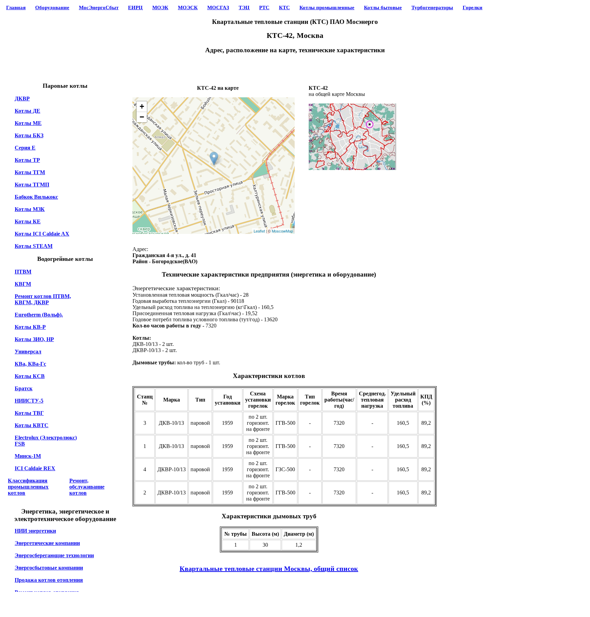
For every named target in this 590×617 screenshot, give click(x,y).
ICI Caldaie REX (35, 468)
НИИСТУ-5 (29, 401)
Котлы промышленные (326, 7)
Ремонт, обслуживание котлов (86, 487)
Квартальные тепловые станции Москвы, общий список (269, 568)
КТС (284, 7)
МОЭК (160, 7)
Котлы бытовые (383, 7)
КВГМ (23, 284)
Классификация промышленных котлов (28, 487)
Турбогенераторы (432, 7)
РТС (264, 7)
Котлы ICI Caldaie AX (42, 234)
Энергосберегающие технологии (54, 555)
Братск (23, 388)
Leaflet (259, 231)
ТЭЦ (244, 7)
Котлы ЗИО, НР (34, 339)
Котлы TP (27, 160)
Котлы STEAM (34, 246)
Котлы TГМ (30, 172)
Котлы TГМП (32, 184)
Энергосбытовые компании (49, 568)
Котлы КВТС (31, 425)
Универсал (28, 351)
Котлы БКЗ (29, 135)
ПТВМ (23, 272)
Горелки (472, 7)
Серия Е (25, 148)
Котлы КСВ (30, 376)
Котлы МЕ (28, 123)
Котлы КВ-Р (30, 327)
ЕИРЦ (135, 7)
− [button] (142, 117)
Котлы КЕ (28, 221)
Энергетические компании (47, 543)
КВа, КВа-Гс (30, 364)
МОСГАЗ (218, 7)
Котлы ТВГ (29, 413)
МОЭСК (188, 7)
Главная (16, 7)
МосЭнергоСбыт (98, 7)
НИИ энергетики (35, 531)
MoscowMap (282, 231)
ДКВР (22, 98)
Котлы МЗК (30, 209)
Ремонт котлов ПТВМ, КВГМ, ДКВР (43, 299)
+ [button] (142, 106)
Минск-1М (28, 456)
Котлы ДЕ (27, 111)
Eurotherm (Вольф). (39, 315)
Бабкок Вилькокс (36, 197)
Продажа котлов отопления (49, 580)
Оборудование (52, 7)
